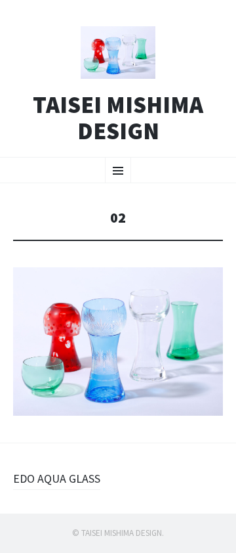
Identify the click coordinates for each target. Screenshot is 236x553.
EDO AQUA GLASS (56, 478)
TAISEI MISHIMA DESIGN (118, 118)
